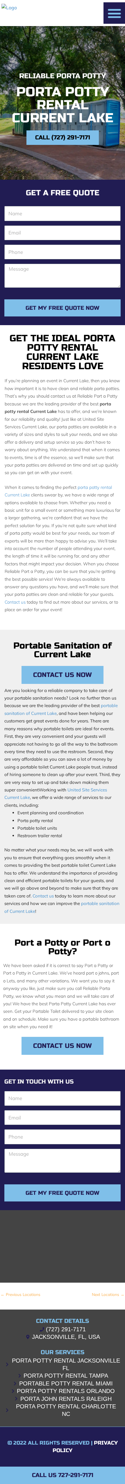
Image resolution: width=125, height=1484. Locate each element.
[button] (114, 13)
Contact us (15, 602)
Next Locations (108, 1294)
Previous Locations (20, 1294)
